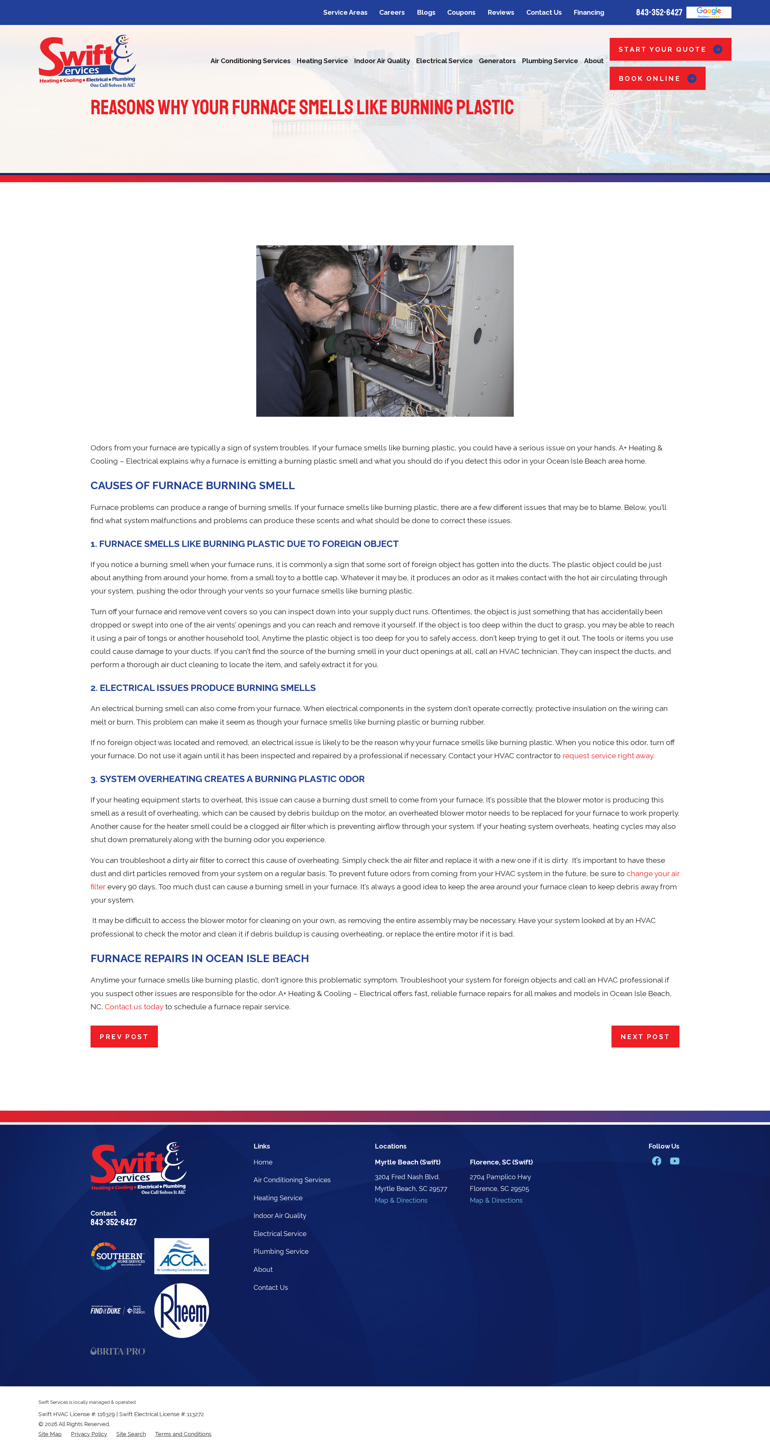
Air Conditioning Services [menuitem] (251, 61)
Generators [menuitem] (497, 61)
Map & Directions (401, 1200)
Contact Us (544, 12)
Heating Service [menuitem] (322, 61)
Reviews (501, 12)
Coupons (461, 12)
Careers (392, 12)
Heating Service (278, 1198)
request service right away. (608, 755)
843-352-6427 (659, 12)
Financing (589, 12)
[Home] (87, 61)
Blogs (426, 12)
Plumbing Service (281, 1251)
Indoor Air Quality (280, 1215)
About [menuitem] (594, 61)
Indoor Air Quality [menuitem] (382, 61)
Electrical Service (280, 1234)
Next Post (645, 1037)
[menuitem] (50, 1434)
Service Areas (345, 12)
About (263, 1269)
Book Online (650, 78)
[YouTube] (674, 1161)
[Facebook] (656, 1161)
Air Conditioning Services (292, 1180)
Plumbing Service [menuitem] (550, 61)
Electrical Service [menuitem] (444, 61)
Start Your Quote (663, 49)
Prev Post (124, 1037)
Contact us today (135, 1006)
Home (263, 1162)
